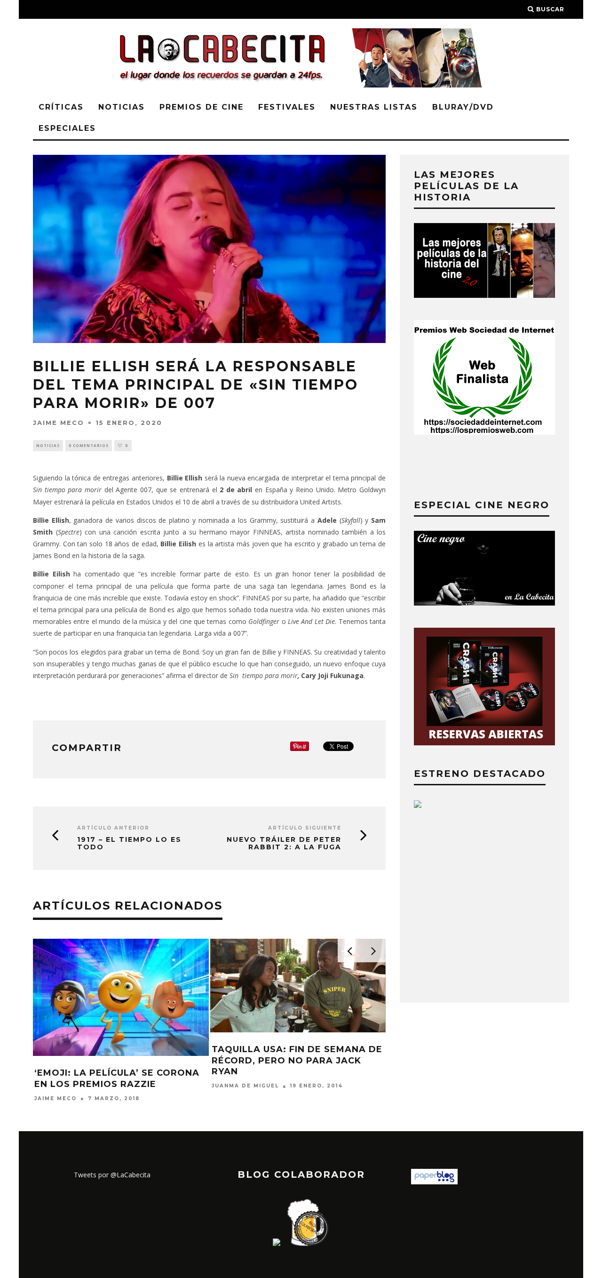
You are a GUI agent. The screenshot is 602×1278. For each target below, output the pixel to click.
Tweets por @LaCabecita (112, 1174)
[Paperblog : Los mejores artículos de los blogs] (434, 1181)
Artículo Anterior (113, 828)
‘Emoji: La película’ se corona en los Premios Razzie (116, 1078)
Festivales (287, 107)
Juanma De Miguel (245, 1086)
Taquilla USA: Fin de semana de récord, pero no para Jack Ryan (297, 1060)
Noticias (121, 107)
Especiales (67, 128)
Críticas (61, 107)
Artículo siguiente (304, 828)
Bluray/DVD (463, 107)
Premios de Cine (201, 107)
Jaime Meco (58, 422)
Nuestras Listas (374, 107)
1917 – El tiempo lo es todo (129, 844)
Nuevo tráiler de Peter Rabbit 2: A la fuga (284, 844)
